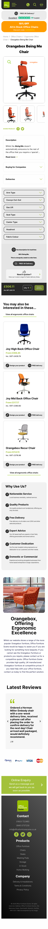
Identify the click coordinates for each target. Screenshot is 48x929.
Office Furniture (22, 846)
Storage (22, 862)
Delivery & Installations (23, 881)
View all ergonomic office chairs (20, 314)
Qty (25, 288)
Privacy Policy (23, 889)
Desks (22, 854)
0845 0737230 (22, 825)
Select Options (39, 287)
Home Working (23, 870)
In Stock (22, 866)
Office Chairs (16, 36)
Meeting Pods (23, 858)
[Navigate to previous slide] (8, 721)
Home (5, 36)
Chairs (23, 850)
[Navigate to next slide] (40, 721)
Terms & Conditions (22, 885)
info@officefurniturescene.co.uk (22, 829)
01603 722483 (22, 821)
